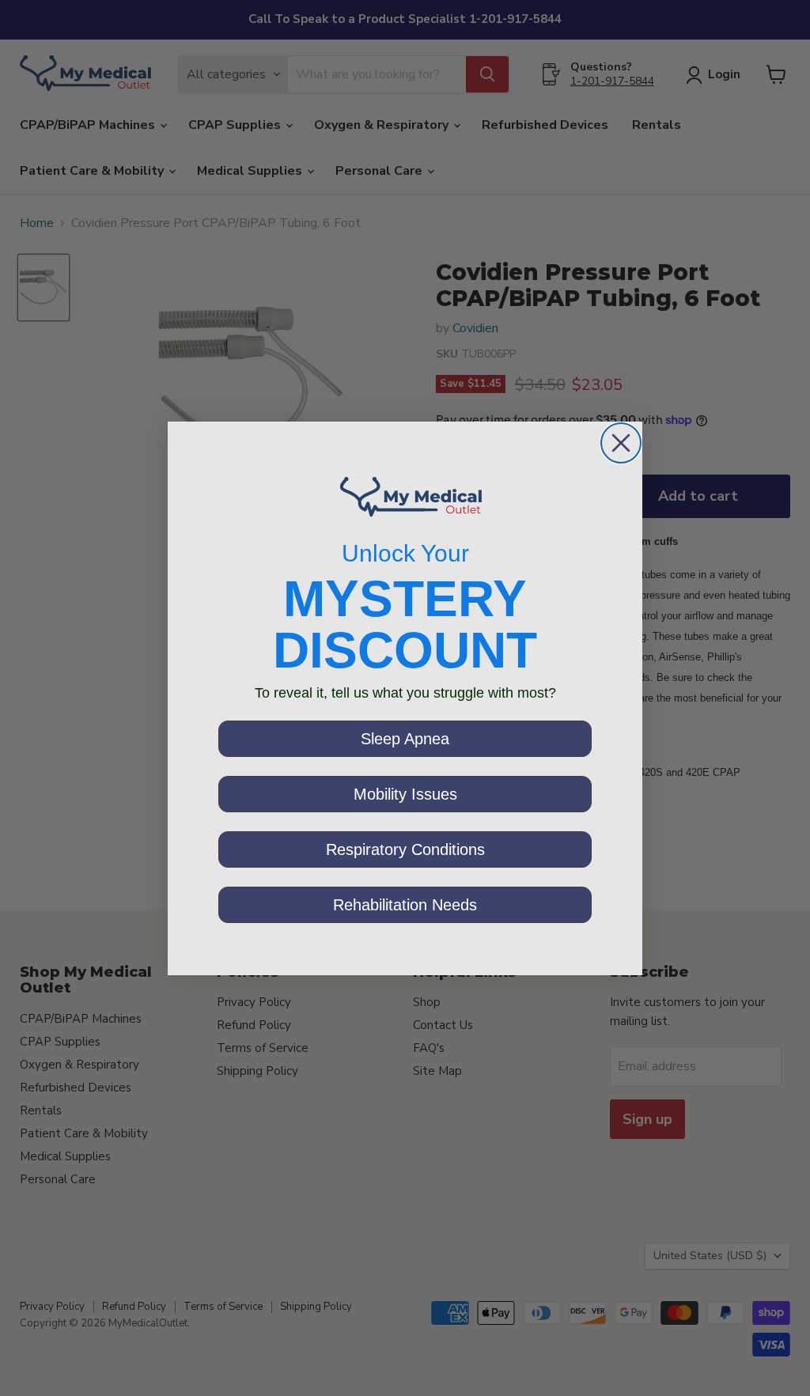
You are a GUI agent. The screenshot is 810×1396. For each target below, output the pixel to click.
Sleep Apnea (405, 738)
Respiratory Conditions (405, 849)
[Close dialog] (621, 443)
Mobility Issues (405, 794)
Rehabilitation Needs (405, 905)
